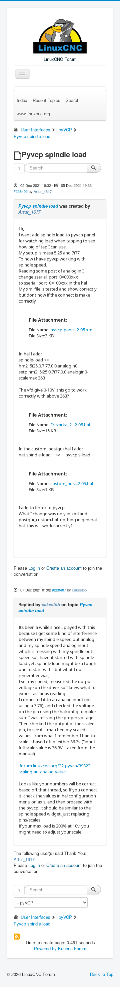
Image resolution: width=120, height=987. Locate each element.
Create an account (64, 568)
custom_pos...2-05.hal (71, 483)
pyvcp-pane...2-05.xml (71, 330)
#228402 (21, 191)
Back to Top (101, 974)
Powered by (45, 948)
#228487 (59, 589)
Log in (34, 568)
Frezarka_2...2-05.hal (70, 425)
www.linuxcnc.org (33, 113)
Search (72, 100)
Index (22, 100)
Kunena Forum (72, 948)
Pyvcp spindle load (38, 206)
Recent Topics (46, 100)
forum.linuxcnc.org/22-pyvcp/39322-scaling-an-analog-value (55, 769)
